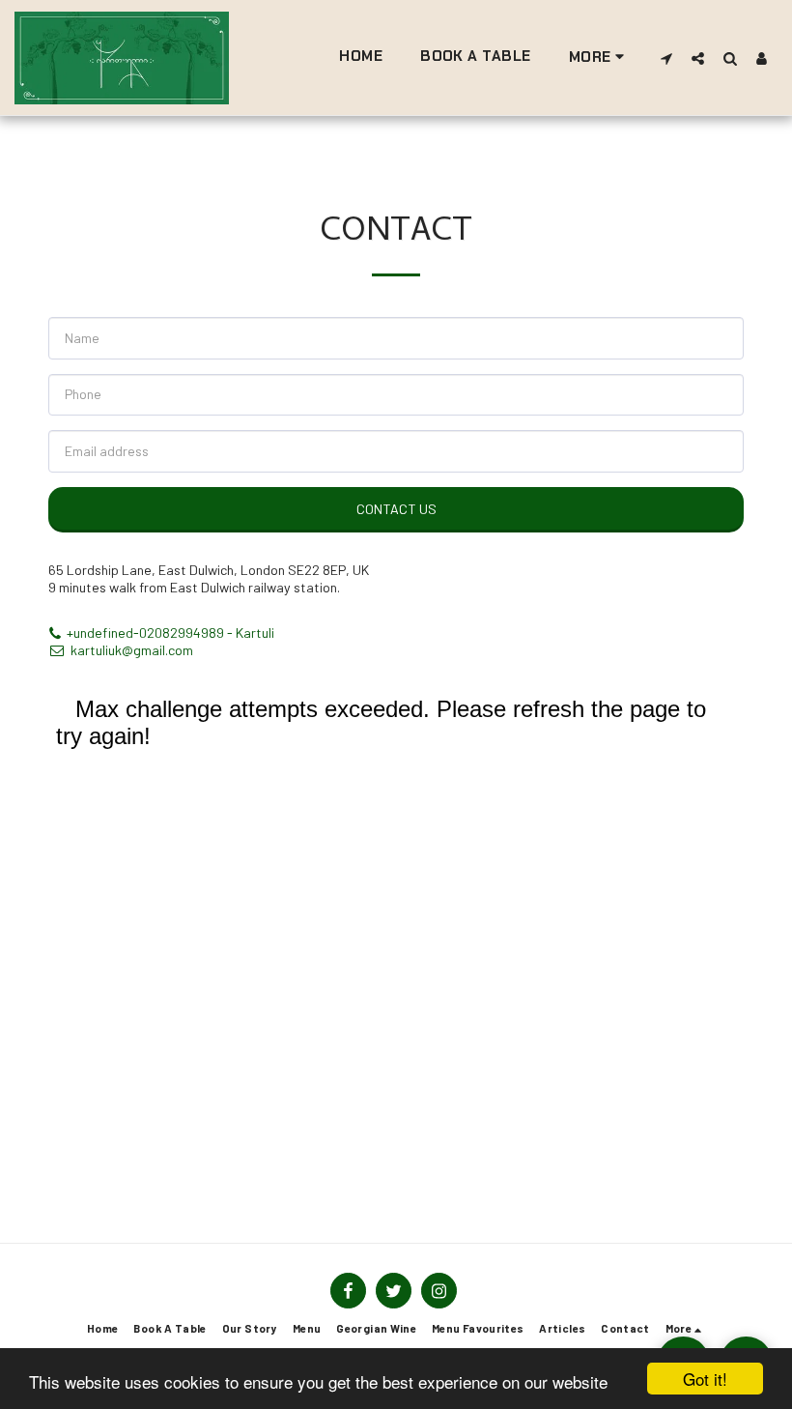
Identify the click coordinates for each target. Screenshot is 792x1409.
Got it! (705, 1378)
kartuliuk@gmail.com (132, 650)
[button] (666, 58)
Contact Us (396, 509)
